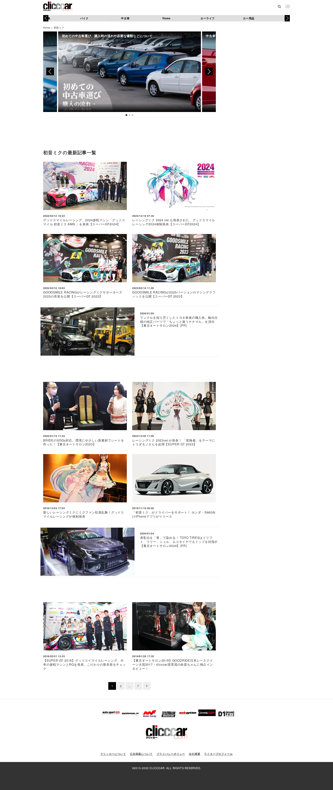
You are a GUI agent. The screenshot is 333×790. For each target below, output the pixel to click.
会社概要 (194, 754)
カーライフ (207, 18)
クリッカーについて (113, 754)
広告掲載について (141, 754)
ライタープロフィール (218, 754)
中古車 (125, 18)
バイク (84, 18)
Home (166, 18)
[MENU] (288, 6)
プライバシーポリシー (170, 754)
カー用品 (248, 18)
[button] (287, 18)
